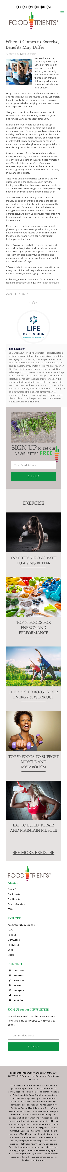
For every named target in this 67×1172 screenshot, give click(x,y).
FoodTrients (14, 899)
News (11, 929)
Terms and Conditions (47, 1076)
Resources (13, 944)
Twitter (17, 995)
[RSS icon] (49, 7)
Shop (10, 949)
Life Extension (29, 53)
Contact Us (19, 970)
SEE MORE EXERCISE (33, 853)
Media (11, 954)
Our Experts (14, 894)
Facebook (18, 980)
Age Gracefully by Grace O (21, 924)
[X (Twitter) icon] (25, 7)
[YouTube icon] (43, 7)
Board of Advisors (17, 904)
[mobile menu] (62, 12)
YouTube (18, 1000)
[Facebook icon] (18, 7)
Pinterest (18, 985)
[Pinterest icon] (31, 7)
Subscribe (18, 975)
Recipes (12, 934)
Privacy (34, 1079)
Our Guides (14, 939)
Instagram (18, 990)
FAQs (10, 909)
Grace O (12, 889)
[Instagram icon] (37, 7)
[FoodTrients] (33, 20)
